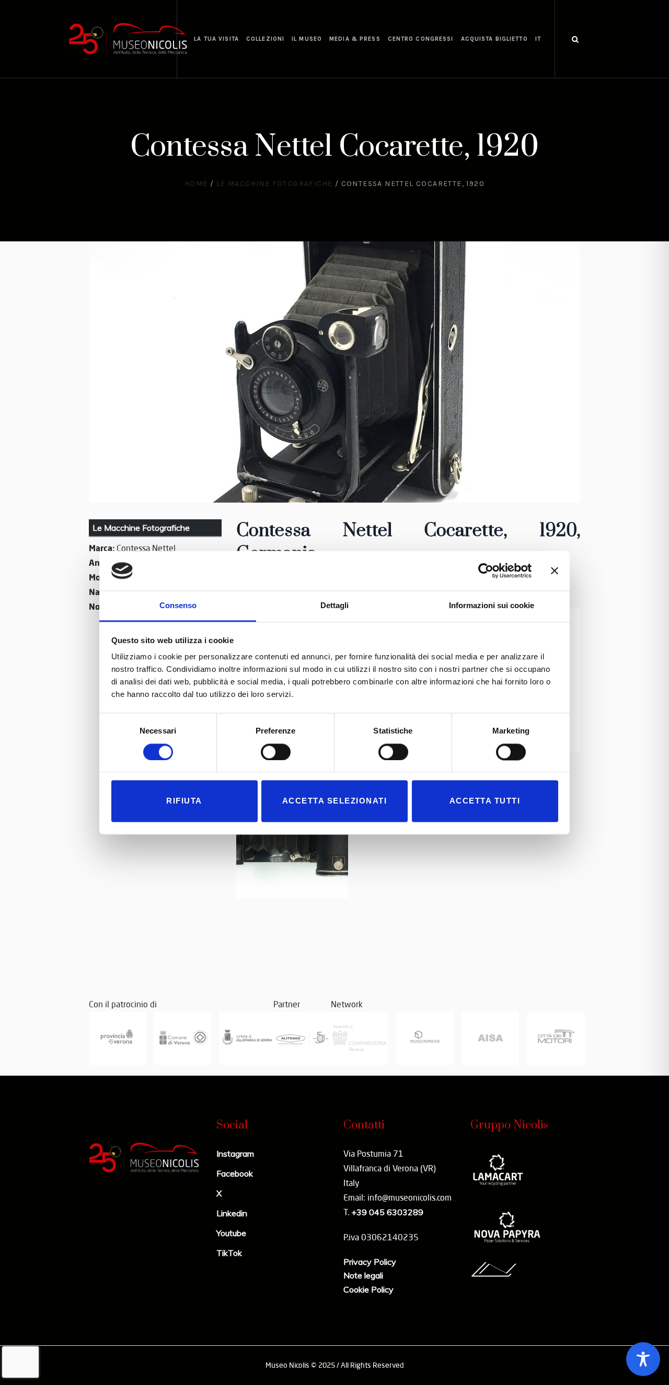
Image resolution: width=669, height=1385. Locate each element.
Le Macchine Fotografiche (274, 183)
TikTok (229, 1253)
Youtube (231, 1233)
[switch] (276, 751)
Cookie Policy (368, 1289)
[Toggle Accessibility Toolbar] (643, 1359)
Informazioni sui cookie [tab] (491, 605)
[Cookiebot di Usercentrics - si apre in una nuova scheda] (486, 570)
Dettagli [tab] (334, 605)
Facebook (234, 1173)
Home (196, 183)
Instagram (235, 1153)
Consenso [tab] (178, 605)
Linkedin (231, 1213)
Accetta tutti (485, 801)
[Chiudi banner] (554, 570)
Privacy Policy (369, 1261)
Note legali (363, 1275)
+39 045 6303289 (387, 1212)
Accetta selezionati (334, 801)
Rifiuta (184, 801)
